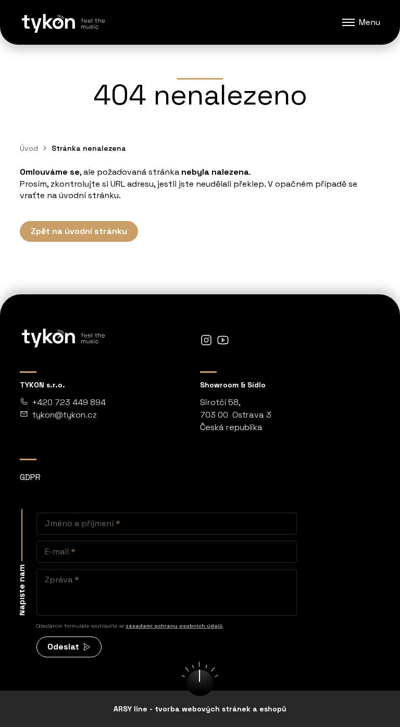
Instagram (206, 340)
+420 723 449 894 (69, 402)
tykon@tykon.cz (64, 414)
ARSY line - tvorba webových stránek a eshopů (200, 708)
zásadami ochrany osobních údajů (174, 625)
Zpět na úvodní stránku (79, 231)
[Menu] (348, 22)
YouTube (223, 340)
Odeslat (63, 646)
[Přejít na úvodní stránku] (62, 22)
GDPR (30, 477)
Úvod (29, 148)
